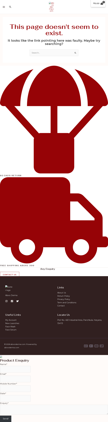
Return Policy (63, 296)
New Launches (12, 323)
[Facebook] (12, 301)
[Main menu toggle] (3, 7)
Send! (5, 418)
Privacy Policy (63, 299)
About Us (61, 293)
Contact (61, 306)
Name (3, 364)
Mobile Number (8, 383)
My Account (10, 320)
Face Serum (10, 330)
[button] (10, 7)
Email (3, 374)
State (3, 393)
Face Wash (10, 326)
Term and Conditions (66, 302)
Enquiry (4, 403)
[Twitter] (17, 301)
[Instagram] (6, 301)
